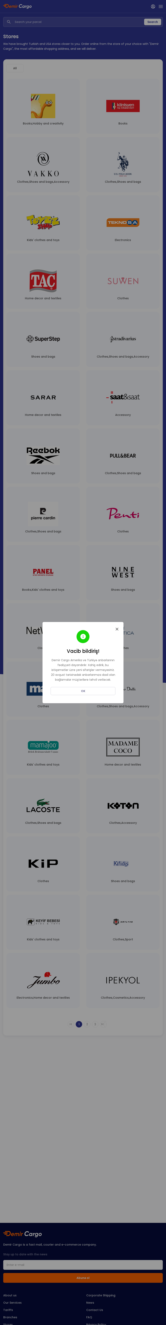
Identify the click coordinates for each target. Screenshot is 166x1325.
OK (83, 691)
